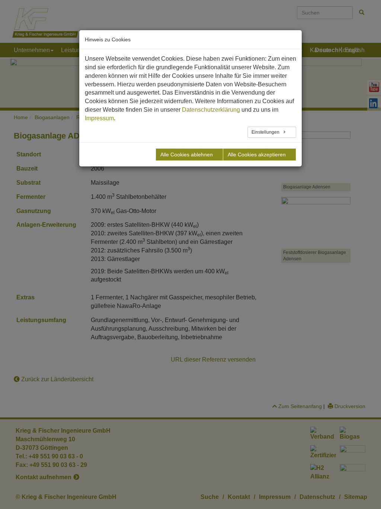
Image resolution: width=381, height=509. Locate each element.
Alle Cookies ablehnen (186, 155)
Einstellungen (266, 132)
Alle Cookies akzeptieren (257, 155)
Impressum (99, 118)
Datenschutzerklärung (211, 109)
